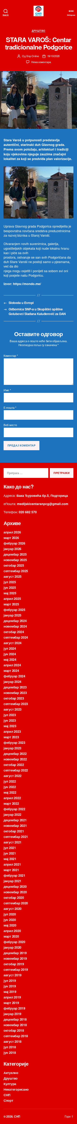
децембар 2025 (15, 554)
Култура (10, 1083)
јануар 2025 (12, 615)
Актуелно (11, 1072)
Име (7, 390)
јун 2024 (10, 654)
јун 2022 (10, 787)
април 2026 (12, 532)
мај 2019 (10, 991)
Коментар (11, 355)
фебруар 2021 (14, 875)
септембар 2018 (16, 1036)
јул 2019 (10, 980)
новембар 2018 (15, 1025)
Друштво (38, 30)
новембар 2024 (15, 626)
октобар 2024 (14, 632)
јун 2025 (10, 587)
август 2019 (12, 975)
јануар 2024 (12, 681)
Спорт (8, 1100)
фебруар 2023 (14, 742)
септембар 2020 (16, 903)
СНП (7, 1095)
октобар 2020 (14, 897)
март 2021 (11, 870)
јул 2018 (10, 1047)
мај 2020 (10, 925)
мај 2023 (10, 726)
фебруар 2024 (14, 676)
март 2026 (11, 537)
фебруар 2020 (14, 942)
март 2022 (11, 803)
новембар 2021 (15, 825)
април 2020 (12, 930)
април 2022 (12, 798)
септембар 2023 (16, 703)
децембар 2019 (15, 953)
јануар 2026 (12, 548)
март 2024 (11, 670)
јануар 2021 (12, 881)
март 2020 (11, 936)
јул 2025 (10, 582)
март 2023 (11, 737)
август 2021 (12, 842)
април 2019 (12, 997)
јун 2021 (10, 853)
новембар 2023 (15, 692)
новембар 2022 (15, 759)
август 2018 (12, 1041)
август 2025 (12, 576)
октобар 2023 (14, 698)
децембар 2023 (15, 687)
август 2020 (12, 908)
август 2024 (12, 643)
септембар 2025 (16, 571)
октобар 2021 (14, 831)
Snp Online (32, 56)
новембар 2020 (15, 892)
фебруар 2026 (14, 543)
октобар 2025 (14, 565)
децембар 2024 (15, 620)
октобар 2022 (14, 764)
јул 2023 (10, 715)
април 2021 (12, 864)
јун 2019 (10, 986)
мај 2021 (10, 858)
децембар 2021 (15, 820)
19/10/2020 (53, 56)
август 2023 (12, 709)
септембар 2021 (16, 836)
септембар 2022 (16, 770)
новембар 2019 (15, 958)
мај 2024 (10, 659)
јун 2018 (10, 1052)
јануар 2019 (12, 1013)
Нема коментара (41, 62)
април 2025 (12, 598)
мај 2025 (10, 593)
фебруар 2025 (14, 609)
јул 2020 (10, 914)
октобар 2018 (14, 1030)
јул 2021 (10, 847)
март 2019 (11, 1002)
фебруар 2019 (14, 1008)
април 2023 (12, 731)
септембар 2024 (16, 637)
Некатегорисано (16, 1089)
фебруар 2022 (14, 809)
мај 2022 (10, 792)
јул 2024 (10, 648)
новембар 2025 (15, 560)
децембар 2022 (15, 753)
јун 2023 (10, 720)
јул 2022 (10, 781)
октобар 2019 (14, 964)
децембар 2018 (15, 1019)
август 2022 (12, 775)
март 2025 (11, 604)
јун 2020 (10, 919)
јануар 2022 (12, 814)
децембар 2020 (15, 886)
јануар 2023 (12, 748)
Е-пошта (10, 407)
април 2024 (12, 665)
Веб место (10, 425)
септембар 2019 (16, 969)
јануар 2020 (12, 947)
